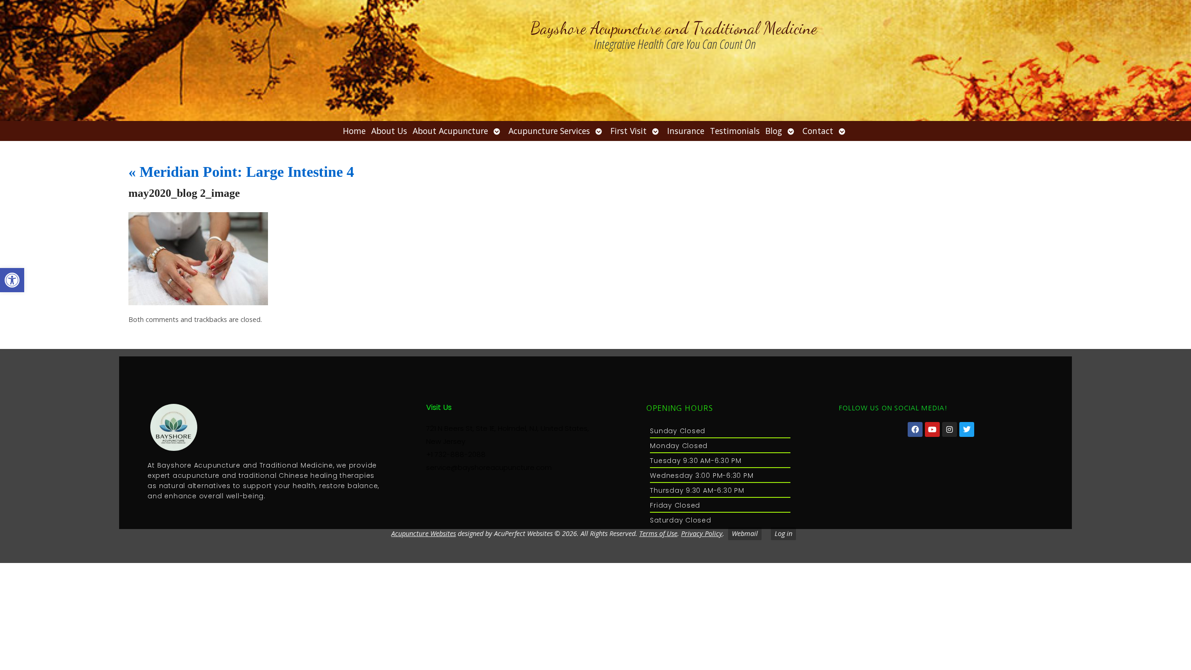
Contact (818, 130)
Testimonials (735, 130)
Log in (783, 533)
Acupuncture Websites (423, 533)
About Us (389, 130)
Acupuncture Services (549, 130)
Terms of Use (658, 533)
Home (354, 130)
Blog (773, 130)
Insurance (685, 130)
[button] (12, 280)
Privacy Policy (702, 533)
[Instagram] (949, 429)
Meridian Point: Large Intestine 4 (241, 171)
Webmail (745, 533)
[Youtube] (932, 429)
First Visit (628, 130)
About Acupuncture (450, 130)
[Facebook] (915, 429)
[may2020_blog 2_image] (198, 302)
